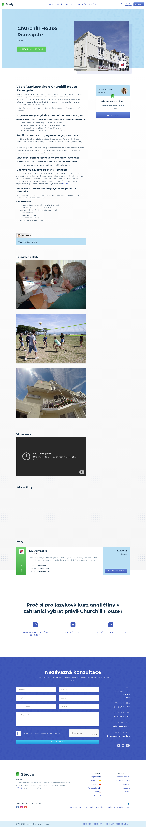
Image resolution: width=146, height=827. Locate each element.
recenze (70, 4)
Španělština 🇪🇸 (95, 780)
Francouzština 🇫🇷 (94, 788)
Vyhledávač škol (123, 777)
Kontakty (139, 4)
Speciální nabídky (122, 780)
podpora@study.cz (121, 726)
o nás (60, 4)
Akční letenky (75, 807)
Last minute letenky (104, 807)
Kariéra (127, 792)
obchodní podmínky (92, 824)
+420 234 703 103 (122, 717)
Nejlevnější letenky (122, 807)
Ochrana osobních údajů (118, 736)
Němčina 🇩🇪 (96, 784)
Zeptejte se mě (112, 115)
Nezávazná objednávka (116, 570)
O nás (127, 796)
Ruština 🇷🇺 (97, 792)
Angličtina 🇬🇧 (96, 777)
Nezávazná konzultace (31, 49)
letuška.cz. (66, 184)
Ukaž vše (97, 796)
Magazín (82, 4)
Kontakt (126, 784)
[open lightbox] (51, 284)
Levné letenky (88, 807)
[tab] (24, 235)
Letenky (19, 788)
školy (51, 4)
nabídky (93, 4)
